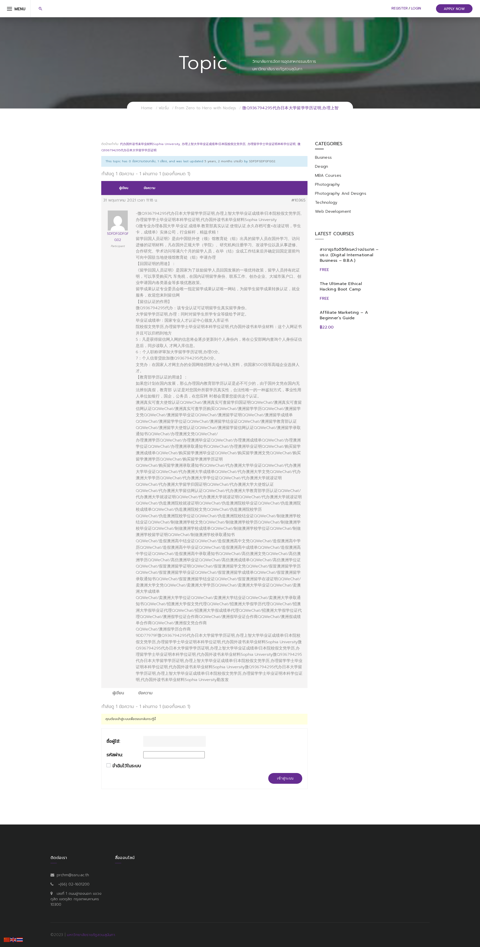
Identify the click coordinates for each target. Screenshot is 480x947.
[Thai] (20, 939)
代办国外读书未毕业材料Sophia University (150, 144)
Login (416, 8)
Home (146, 108)
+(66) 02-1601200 (74, 884)
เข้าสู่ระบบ (285, 778)
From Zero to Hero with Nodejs (205, 108)
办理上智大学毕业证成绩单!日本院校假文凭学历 (214, 144)
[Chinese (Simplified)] (7, 939)
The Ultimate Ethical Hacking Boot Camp (341, 286)
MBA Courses (328, 175)
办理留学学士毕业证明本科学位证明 (272, 144)
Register (400, 8)
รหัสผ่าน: (114, 755)
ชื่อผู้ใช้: (113, 741)
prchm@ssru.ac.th (73, 875)
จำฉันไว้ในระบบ (126, 766)
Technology (326, 203)
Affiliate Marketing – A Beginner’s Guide (344, 315)
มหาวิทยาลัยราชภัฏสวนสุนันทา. (91, 935)
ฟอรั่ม (164, 108)
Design (321, 167)
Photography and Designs (340, 193)
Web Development (333, 211)
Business (323, 157)
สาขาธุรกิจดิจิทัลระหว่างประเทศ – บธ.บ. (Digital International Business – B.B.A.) (349, 255)
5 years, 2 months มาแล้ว (223, 161)
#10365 (298, 200)
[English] (13, 939)
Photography (327, 185)
